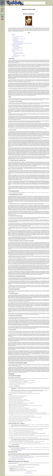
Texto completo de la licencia (29, 473)
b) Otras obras (15, 54)
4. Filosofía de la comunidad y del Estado (17, 44)
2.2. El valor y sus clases (16, 37)
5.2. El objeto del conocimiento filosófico (18, 47)
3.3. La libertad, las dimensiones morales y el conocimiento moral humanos (22, 43)
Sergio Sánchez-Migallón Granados (29, 26)
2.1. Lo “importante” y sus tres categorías (18, 36)
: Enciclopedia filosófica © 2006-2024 (2, 16)
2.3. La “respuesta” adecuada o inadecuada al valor (19, 38)
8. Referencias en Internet (15, 56)
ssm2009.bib (21, 458)
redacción (15, 463)
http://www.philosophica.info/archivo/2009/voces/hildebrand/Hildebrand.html (23, 457)
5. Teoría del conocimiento (15, 45)
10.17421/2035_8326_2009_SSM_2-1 (20, 459)
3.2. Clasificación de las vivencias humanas (18, 42)
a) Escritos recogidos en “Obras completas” (18, 53)
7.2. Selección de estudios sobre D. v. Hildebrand (19, 55)
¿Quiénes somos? (2, 7)
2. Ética (12, 35)
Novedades (2, 9)
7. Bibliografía (13, 51)
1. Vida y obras (13, 34)
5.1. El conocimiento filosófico (16, 46)
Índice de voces (2, 8)
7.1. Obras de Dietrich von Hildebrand (17, 52)
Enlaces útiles (2, 10)
